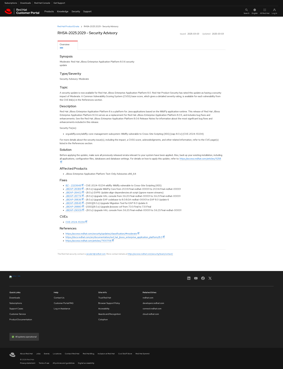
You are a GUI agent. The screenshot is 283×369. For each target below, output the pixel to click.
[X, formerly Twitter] (210, 279)
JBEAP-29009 (74, 210)
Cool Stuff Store (125, 353)
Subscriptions (11, 3)
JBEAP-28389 (73, 189)
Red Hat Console (42, 3)
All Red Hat (264, 13)
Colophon (103, 319)
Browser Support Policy (109, 303)
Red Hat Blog (88, 353)
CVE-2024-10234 (75, 222)
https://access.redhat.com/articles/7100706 (88, 240)
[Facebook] (203, 279)
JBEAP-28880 (74, 206)
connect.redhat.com (152, 308)
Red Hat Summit (142, 353)
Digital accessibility (86, 363)
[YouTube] (196, 279)
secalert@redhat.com (96, 254)
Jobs (38, 353)
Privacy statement (27, 363)
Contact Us (59, 297)
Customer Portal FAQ (63, 303)
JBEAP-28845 (73, 203)
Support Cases (16, 308)
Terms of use (44, 363)
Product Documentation (20, 319)
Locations (57, 353)
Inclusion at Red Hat (106, 353)
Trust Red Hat (104, 297)
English (255, 13)
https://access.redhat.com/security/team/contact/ (150, 254)
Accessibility (103, 308)
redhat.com (148, 297)
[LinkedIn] (189, 279)
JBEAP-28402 (74, 192)
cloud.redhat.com (151, 314)
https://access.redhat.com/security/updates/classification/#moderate (101, 233)
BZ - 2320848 (73, 185)
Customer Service (17, 314)
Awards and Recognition (109, 314)
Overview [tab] (64, 44)
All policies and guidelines (63, 363)
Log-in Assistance (62, 308)
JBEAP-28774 (73, 196)
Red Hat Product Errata (68, 26)
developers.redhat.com (153, 303)
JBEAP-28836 (73, 199)
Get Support (59, 3)
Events (46, 353)
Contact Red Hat (72, 353)
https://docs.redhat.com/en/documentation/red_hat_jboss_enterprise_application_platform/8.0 (114, 237)
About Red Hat (26, 353)
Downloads (25, 3)
